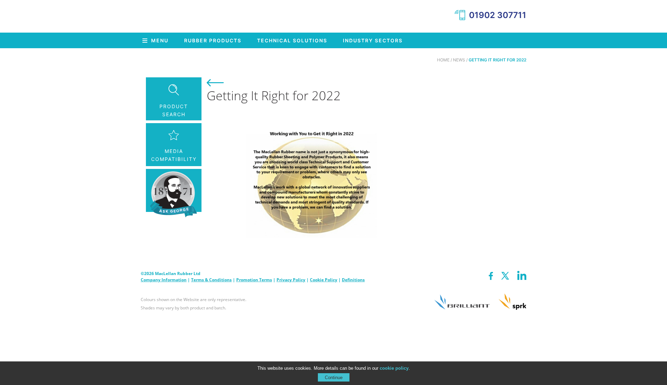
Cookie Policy (323, 280)
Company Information (164, 280)
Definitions (353, 280)
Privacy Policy (291, 280)
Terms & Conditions (211, 280)
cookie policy (394, 368)
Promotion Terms (254, 280)
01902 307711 (497, 15)
